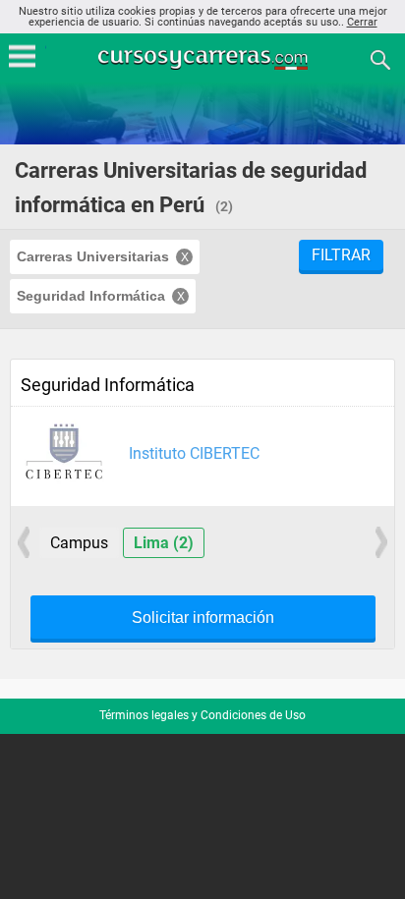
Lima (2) (164, 543)
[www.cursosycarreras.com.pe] (204, 58)
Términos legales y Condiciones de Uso (202, 715)
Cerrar (362, 22)
